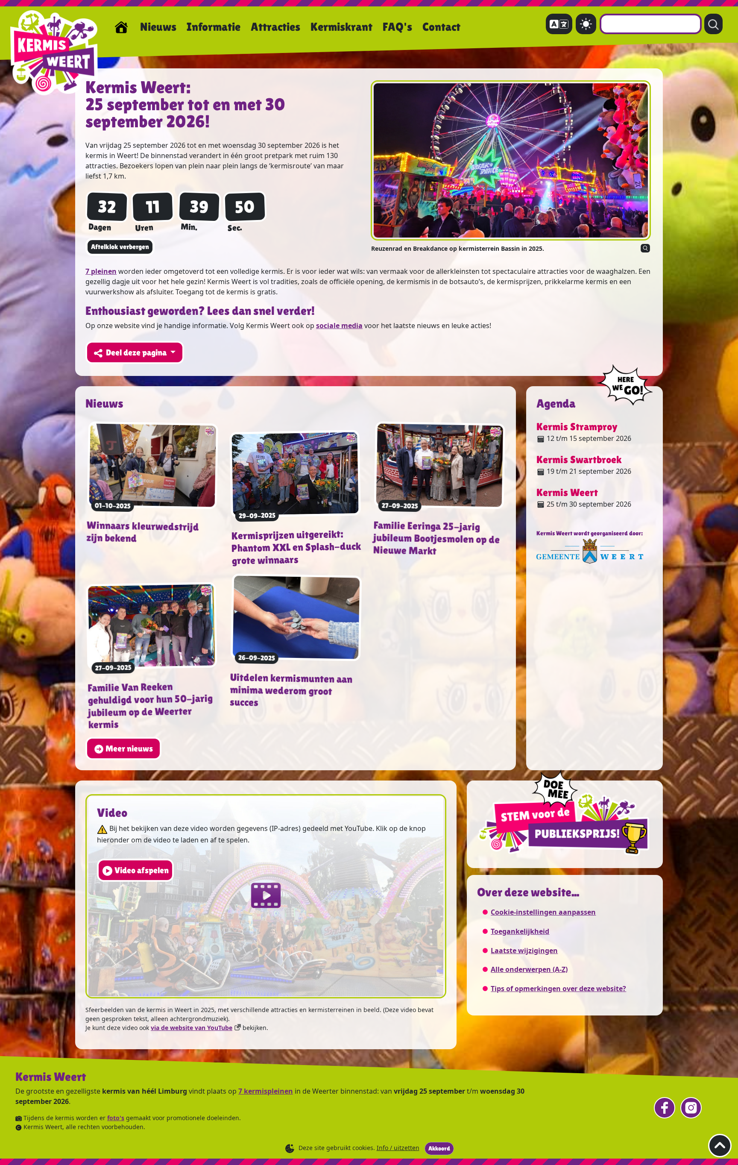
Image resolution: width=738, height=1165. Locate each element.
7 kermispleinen (265, 1091)
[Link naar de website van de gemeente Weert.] (589, 550)
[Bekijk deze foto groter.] (511, 160)
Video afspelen (141, 870)
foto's (115, 1118)
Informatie (213, 26)
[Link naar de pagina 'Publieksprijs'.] (565, 813)
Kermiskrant (341, 26)
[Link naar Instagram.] (691, 1107)
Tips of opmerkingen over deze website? (558, 988)
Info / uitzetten (398, 1148)
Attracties (275, 26)
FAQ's (397, 26)
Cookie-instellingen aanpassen (543, 912)
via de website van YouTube (191, 1028)
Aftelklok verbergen (120, 247)
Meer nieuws (129, 748)
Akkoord (439, 1148)
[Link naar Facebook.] (664, 1107)
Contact (441, 26)
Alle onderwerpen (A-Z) (529, 969)
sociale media (339, 325)
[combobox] (651, 24)
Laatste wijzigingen (524, 950)
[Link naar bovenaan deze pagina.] (720, 1145)
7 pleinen (101, 271)
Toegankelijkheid (520, 931)
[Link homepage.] (121, 27)
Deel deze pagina (137, 352)
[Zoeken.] (713, 24)
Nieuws (158, 26)
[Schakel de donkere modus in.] (586, 24)
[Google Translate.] (559, 24)
